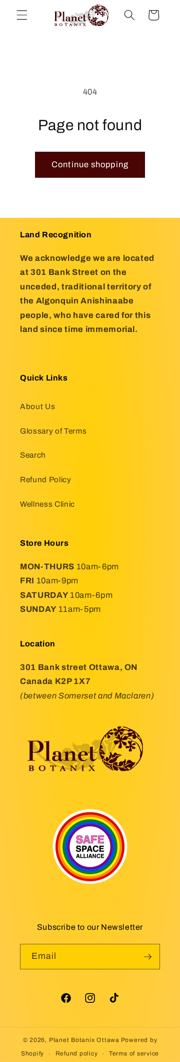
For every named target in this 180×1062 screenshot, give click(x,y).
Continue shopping (90, 164)
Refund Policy (46, 479)
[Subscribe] (148, 957)
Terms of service (134, 1053)
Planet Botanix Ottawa (84, 1039)
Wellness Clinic (47, 504)
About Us (37, 406)
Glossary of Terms (53, 431)
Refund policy (77, 1053)
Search (33, 455)
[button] (22, 15)
